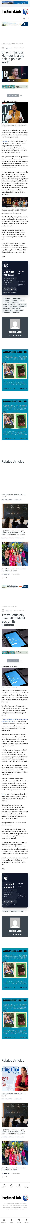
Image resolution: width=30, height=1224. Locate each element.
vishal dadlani (6, 312)
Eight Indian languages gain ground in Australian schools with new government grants (13, 533)
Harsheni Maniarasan (8, 538)
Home (3, 43)
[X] (18, 335)
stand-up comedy (7, 310)
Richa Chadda (13, 306)
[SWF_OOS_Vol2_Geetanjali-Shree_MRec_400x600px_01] (15, 370)
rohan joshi (22, 306)
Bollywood (19, 43)
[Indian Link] (15, 11)
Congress (14, 300)
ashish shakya (17, 298)
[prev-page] (3, 578)
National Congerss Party (9, 304)
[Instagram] (11, 335)
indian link (6, 302)
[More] (21, 95)
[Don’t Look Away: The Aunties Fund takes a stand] (15, 554)
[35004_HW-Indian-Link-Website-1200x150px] (15, 2)
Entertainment (10, 43)
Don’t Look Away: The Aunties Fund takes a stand (14, 570)
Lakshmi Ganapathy (7, 499)
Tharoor (4, 141)
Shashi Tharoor (16, 308)
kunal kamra (15, 302)
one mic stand (22, 304)
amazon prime (6, 298)
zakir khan (16, 312)
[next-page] (6, 578)
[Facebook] (9, 335)
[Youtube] (20, 335)
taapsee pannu (19, 310)
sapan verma (6, 308)
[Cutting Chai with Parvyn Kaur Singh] (15, 479)
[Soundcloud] (16, 335)
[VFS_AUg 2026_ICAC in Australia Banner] (15, 24)
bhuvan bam (6, 300)
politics (5, 306)
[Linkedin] (13, 335)
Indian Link (9, 48)
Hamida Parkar (6, 574)
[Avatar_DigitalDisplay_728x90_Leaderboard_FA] (15, 86)
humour (22, 300)
